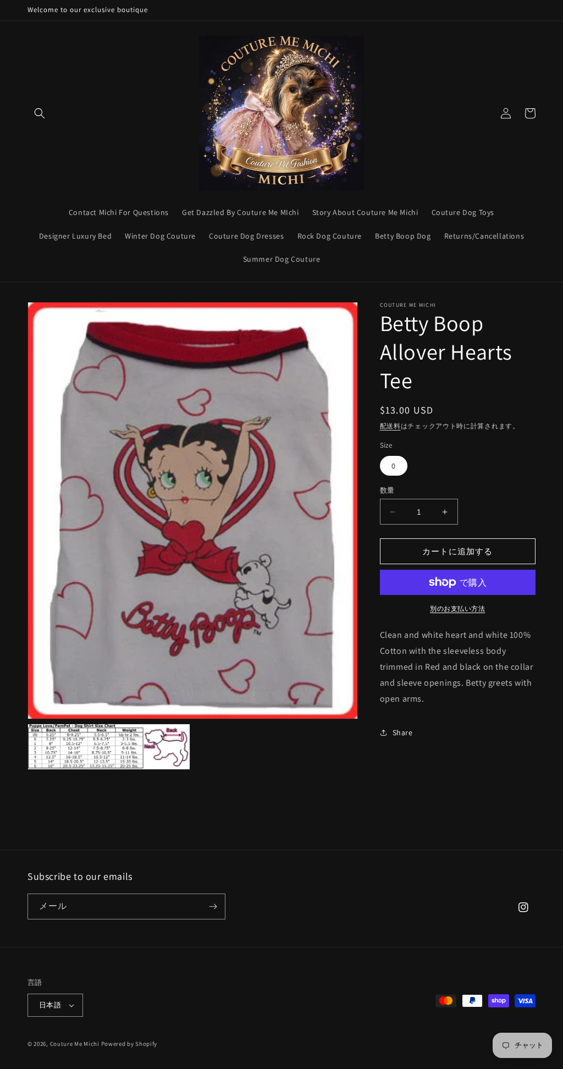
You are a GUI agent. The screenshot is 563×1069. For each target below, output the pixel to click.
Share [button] (403, 732)
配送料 (390, 426)
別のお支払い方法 (457, 608)
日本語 (50, 1005)
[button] (39, 113)
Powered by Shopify (129, 1044)
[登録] (213, 906)
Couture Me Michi (75, 1044)
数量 (387, 490)
